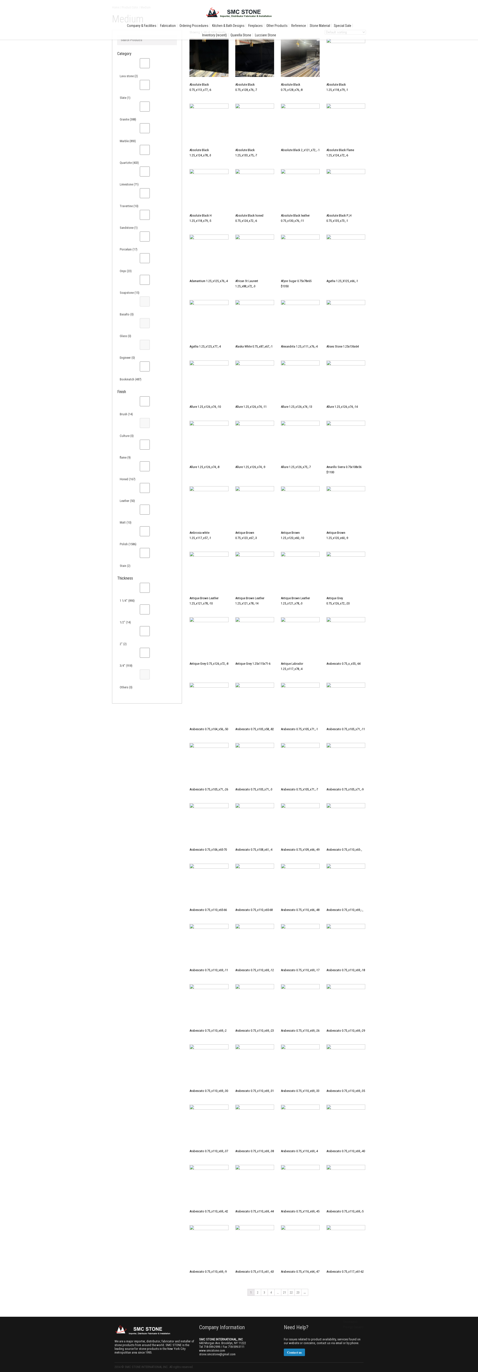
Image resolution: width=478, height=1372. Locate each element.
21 (284, 1292)
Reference (298, 26)
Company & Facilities (141, 26)
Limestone (129, 184)
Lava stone (129, 76)
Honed (127, 479)
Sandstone (129, 228)
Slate (125, 98)
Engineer (127, 357)
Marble (128, 141)
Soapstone (129, 293)
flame (125, 457)
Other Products (277, 26)
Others (126, 687)
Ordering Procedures (193, 26)
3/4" (126, 665)
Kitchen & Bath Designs (228, 26)
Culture (127, 436)
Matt (125, 522)
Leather (127, 501)
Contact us (294, 1352)
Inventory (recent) (214, 35)
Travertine (129, 206)
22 (291, 1292)
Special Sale (342, 26)
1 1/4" (127, 600)
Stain (125, 566)
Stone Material (320, 26)
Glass (125, 336)
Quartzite (129, 163)
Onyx (126, 271)
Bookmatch (130, 379)
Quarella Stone (241, 35)
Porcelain (128, 249)
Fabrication (168, 26)
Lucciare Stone (265, 35)
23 (298, 1292)
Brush (126, 414)
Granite (128, 119)
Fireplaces (255, 26)
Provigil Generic (353, 1327)
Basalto (127, 314)
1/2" (125, 622)
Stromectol (350, 1322)
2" (123, 644)
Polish (128, 544)
